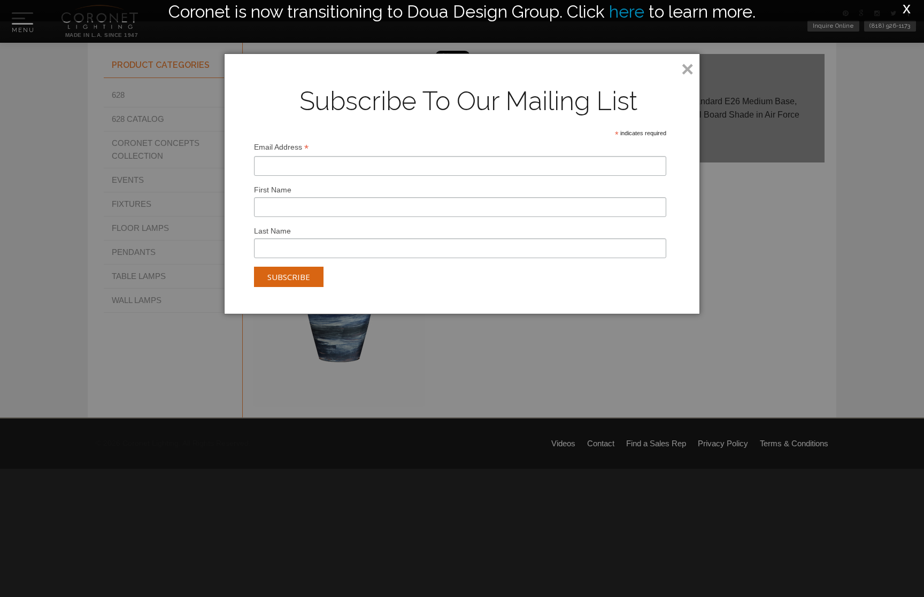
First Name (272, 189)
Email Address (281, 148)
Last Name (272, 231)
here (626, 11)
